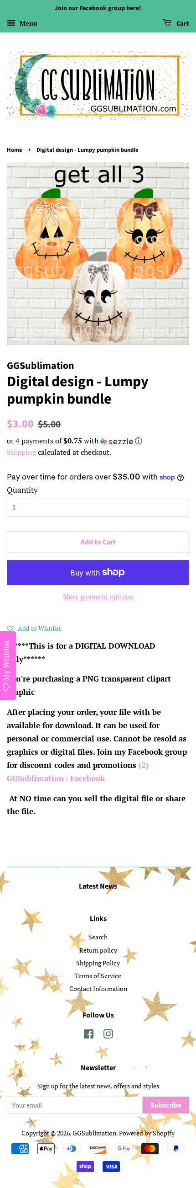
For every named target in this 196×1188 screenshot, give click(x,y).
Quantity (22, 490)
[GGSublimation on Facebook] (88, 1035)
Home (14, 150)
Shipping (21, 452)
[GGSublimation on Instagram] (108, 1035)
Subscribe (165, 1105)
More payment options (98, 596)
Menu (27, 23)
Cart (182, 23)
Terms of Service (98, 975)
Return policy (98, 950)
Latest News (98, 886)
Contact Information (98, 988)
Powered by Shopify (147, 1133)
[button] (98, 441)
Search (98, 936)
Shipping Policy (98, 963)
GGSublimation (94, 1133)
